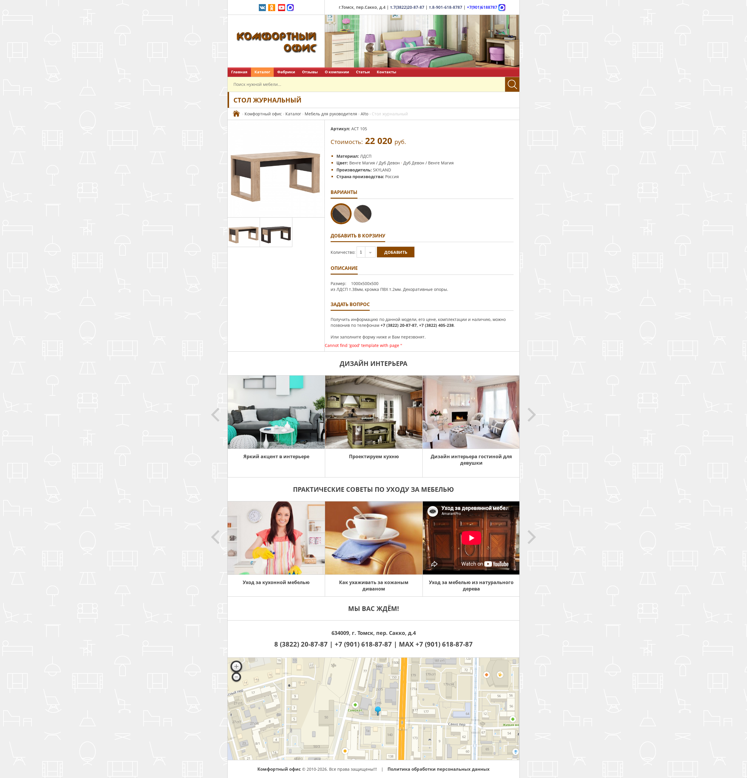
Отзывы (310, 72)
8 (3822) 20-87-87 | (304, 644)
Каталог (262, 72)
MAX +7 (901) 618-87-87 (436, 644)
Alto (364, 114)
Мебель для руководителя (331, 114)
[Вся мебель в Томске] (236, 114)
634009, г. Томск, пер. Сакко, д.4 (373, 632)
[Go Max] (290, 7)
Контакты (386, 72)
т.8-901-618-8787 (445, 7)
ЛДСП (365, 156)
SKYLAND (382, 170)
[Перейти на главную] (276, 41)
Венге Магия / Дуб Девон (374, 163)
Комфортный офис (263, 114)
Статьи (363, 72)
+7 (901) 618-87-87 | (366, 644)
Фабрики (286, 72)
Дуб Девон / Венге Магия (428, 163)
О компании (337, 72)
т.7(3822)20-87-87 (407, 7)
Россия (392, 176)
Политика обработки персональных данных (439, 769)
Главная (239, 72)
